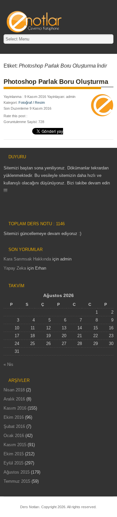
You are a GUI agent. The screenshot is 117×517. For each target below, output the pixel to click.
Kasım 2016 (15, 408)
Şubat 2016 (14, 426)
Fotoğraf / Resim (32, 102)
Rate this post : (15, 116)
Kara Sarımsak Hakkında (27, 259)
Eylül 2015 (13, 463)
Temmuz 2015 (17, 481)
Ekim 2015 (14, 453)
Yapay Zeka (15, 268)
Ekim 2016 (14, 417)
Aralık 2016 (14, 399)
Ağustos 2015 (17, 472)
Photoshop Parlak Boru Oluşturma (56, 81)
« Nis (8, 364)
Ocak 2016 (14, 435)
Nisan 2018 (14, 389)
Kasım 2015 (15, 444)
